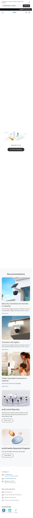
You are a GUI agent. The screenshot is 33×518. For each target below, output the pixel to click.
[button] (29, 2)
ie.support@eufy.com (10, 478)
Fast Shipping (8, 492)
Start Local (7, 420)
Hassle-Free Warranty (10, 497)
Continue (26, 5)
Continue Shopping (16, 149)
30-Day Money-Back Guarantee (13, 494)
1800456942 (9, 474)
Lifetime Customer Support (11, 500)
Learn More (7, 455)
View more (5, 313)
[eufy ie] (14, 12)
